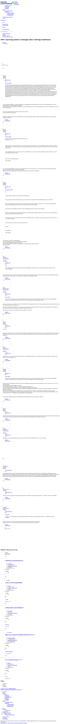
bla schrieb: (7, 514)
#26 (6, 327)
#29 (6, 413)
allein (8, 580)
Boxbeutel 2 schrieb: (9, 189)
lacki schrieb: (7, 297)
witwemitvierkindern (11, 637)
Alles (4, 22)
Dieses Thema (3, 20)
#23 (6, 187)
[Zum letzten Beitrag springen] (6, 597)
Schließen (25, 722)
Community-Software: (8, 688)
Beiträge (4, 77)
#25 (6, 295)
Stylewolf (7, 624)
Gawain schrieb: (8, 136)
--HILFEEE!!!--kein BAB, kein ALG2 (14, 560)
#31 (6, 471)
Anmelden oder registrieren (8, 17)
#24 (6, 263)
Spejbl (24, 310)
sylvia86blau (10, 563)
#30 (6, 436)
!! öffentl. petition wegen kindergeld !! (14, 607)
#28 (6, 374)
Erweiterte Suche (6, 29)
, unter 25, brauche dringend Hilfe (13, 582)
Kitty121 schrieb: (8, 83)
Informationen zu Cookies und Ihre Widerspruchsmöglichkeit (11, 722)
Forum (4, 27)
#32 (6, 493)
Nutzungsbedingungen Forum (16, 689)
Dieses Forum (5, 25)
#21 (6, 81)
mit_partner (10, 632)
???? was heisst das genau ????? (13, 659)
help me (4, 42)
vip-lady (9, 585)
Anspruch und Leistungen (12, 565)
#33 (6, 512)
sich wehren (10, 610)
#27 (6, 354)
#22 (6, 134)
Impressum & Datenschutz (5, 689)
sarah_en (9, 663)
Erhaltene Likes (6, 258)
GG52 (6, 676)
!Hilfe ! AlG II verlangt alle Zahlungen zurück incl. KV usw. (19, 634)
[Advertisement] (30, 53)
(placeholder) (7, 710)
